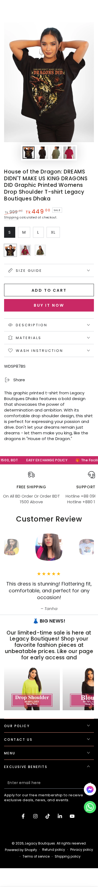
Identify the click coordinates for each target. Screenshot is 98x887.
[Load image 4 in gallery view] (42, 153)
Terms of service (36, 856)
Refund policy (53, 850)
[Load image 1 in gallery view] (29, 153)
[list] (49, 490)
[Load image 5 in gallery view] (56, 153)
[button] (90, 808)
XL (55, 234)
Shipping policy (68, 856)
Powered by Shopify (21, 850)
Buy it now (49, 305)
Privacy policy (81, 850)
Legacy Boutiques (40, 843)
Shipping (11, 217)
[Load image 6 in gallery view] (69, 153)
